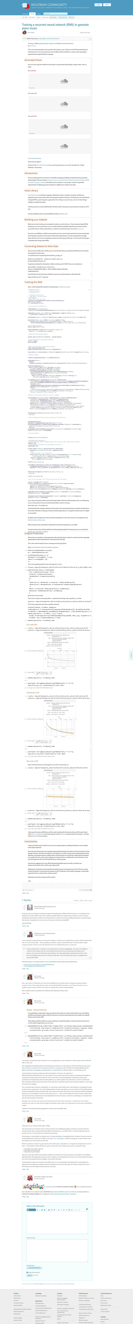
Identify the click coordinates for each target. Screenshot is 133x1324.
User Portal (104, 1303)
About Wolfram (105, 1321)
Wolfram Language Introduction (65, 1311)
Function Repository (40, 1308)
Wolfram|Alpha (83, 1298)
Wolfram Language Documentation (62, 1301)
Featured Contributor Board (61, 1196)
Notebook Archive (40, 1323)
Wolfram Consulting (40, 1298)
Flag (28, 895)
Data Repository (39, 1305)
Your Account (104, 1305)
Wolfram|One (17, 1298)
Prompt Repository (40, 1315)
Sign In (107, 4)
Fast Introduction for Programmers (62, 1314)
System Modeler (18, 1307)
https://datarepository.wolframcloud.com (34, 968)
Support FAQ (104, 1311)
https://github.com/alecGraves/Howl (49, 38)
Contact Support (105, 1314)
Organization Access (106, 1307)
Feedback (131, 655)
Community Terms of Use (68, 1286)
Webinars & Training (62, 1304)
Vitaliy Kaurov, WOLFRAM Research (44, 936)
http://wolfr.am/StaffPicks (58, 1194)
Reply (23, 895)
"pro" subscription (59, 1140)
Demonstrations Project (85, 1315)
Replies (81, 902)
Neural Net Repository (41, 1313)
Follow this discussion (34, 1274)
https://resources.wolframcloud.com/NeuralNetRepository (39, 967)
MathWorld (82, 1320)
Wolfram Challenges (84, 1303)
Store (102, 1298)
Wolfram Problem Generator (86, 1300)
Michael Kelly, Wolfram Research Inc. (45, 909)
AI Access (16, 1303)
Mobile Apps (17, 1316)
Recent (90, 902)
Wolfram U (60, 1298)
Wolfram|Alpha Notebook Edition (22, 1311)
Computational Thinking (85, 1309)
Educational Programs (63, 1307)
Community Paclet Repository (43, 1310)
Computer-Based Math (85, 1306)
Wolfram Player (18, 1322)
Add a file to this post (34, 1269)
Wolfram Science (83, 1322)
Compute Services (18, 1305)
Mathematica (17, 1300)
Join (98, 4)
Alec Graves (30, 32)
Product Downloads (106, 1300)
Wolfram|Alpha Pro (19, 1314)
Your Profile (71, 1194)
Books (58, 1321)
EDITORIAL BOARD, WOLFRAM (43, 1179)
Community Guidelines (38, 1286)
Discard (36, 1277)
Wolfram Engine (18, 1320)
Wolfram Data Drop (84, 1317)
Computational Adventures (86, 1311)
